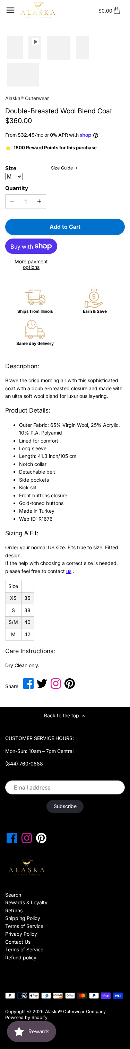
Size (10, 168)
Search (13, 895)
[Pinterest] (41, 838)
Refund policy (20, 957)
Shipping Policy (22, 918)
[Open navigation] (10, 10)
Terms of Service (24, 926)
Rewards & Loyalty (26, 902)
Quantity (16, 188)
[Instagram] (26, 838)
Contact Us (18, 942)
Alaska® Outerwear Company (75, 1011)
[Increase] (39, 202)
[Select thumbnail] (15, 48)
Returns (14, 910)
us (68, 571)
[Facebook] (12, 838)
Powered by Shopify (26, 1017)
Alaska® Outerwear (27, 98)
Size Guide (62, 168)
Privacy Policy (21, 934)
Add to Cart (65, 226)
